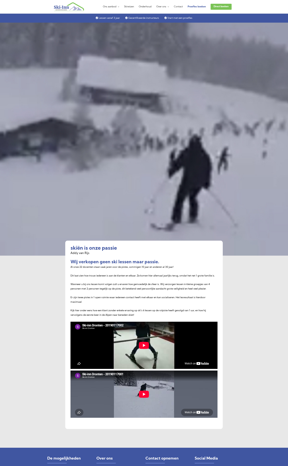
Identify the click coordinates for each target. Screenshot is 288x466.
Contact (178, 7)
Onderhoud (145, 7)
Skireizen (129, 7)
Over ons (161, 7)
